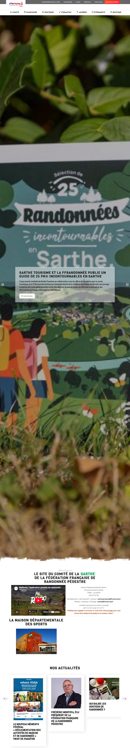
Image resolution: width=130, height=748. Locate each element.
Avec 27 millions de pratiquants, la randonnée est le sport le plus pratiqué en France (115, 704)
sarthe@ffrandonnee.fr (105, 601)
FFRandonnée (68, 2)
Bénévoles (87, 2)
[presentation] (5, 698)
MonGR (78, 2)
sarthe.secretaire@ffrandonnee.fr (109, 599)
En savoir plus (26, 294)
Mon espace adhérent (112, 2)
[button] (122, 2)
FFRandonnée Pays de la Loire (51, 2)
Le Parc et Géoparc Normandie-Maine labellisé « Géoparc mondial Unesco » (40, 703)
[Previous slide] (2, 284)
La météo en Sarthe (78, 702)
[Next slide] (127, 284)
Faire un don (98, 2)
